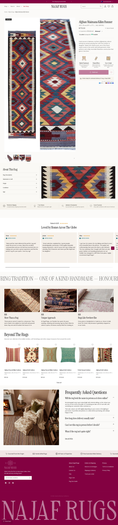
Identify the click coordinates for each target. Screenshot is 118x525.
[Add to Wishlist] (111, 72)
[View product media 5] (22, 158)
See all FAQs (69, 439)
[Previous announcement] (47, 1)
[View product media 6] (28, 158)
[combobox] (91, 6)
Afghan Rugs (11, 12)
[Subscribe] (30, 478)
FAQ (70, 474)
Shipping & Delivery (90, 470)
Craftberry (65, 496)
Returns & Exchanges (91, 467)
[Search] (101, 6)
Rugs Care (72, 478)
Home (5, 12)
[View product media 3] (10, 158)
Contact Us (72, 470)
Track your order (89, 474)
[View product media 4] (16, 158)
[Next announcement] (71, 1)
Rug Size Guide (73, 481)
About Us (71, 467)
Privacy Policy (106, 470)
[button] (6, 6)
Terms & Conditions (108, 467)
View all (59, 383)
